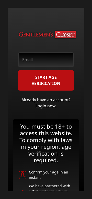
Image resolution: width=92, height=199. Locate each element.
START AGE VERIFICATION (46, 80)
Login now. (46, 106)
